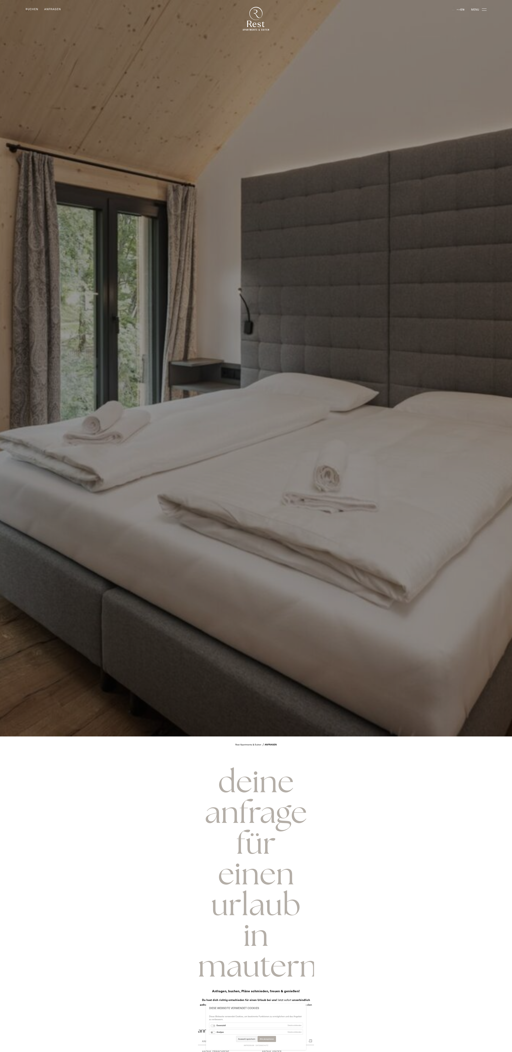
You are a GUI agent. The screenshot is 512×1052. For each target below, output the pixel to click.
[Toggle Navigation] (483, 8)
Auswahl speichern (246, 1038)
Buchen (32, 9)
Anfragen (52, 9)
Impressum (249, 1045)
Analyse (220, 1032)
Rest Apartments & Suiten (248, 744)
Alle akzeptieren (267, 1038)
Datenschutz (262, 1045)
